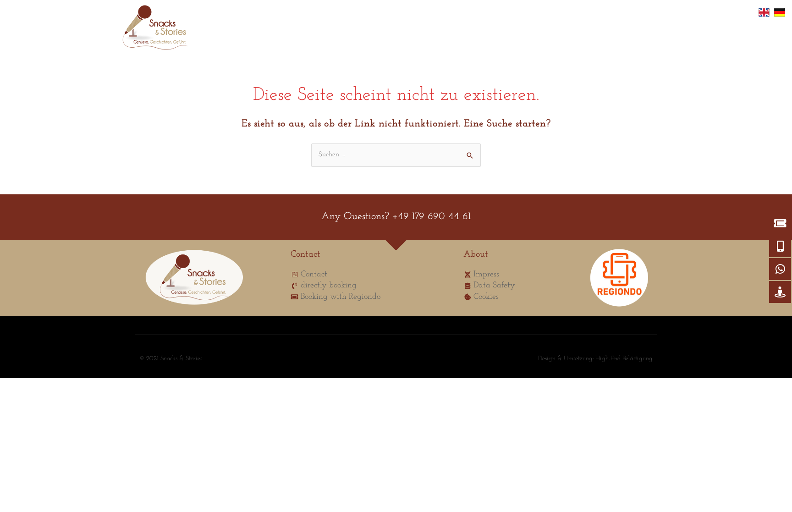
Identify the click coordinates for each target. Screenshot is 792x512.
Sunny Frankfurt (270, 30)
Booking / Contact (338, 30)
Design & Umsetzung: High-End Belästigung (595, 358)
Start (220, 30)
